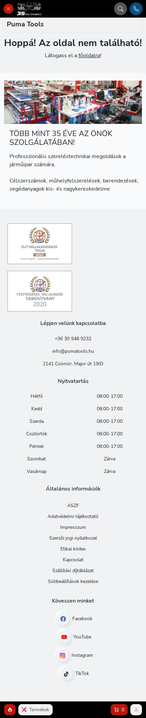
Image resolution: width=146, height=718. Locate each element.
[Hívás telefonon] (136, 8)
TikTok (81, 673)
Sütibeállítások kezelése (73, 581)
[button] (10, 709)
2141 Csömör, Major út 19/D (73, 364)
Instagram (81, 655)
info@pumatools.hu (73, 351)
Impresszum (73, 527)
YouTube (81, 637)
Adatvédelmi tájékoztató (73, 516)
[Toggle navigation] (8, 9)
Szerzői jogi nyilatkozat (73, 538)
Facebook (81, 618)
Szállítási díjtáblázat (73, 570)
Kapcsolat (73, 560)
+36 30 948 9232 (73, 338)
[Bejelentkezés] (136, 709)
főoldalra (89, 55)
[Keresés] (120, 8)
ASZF (73, 505)
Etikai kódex (73, 549)
